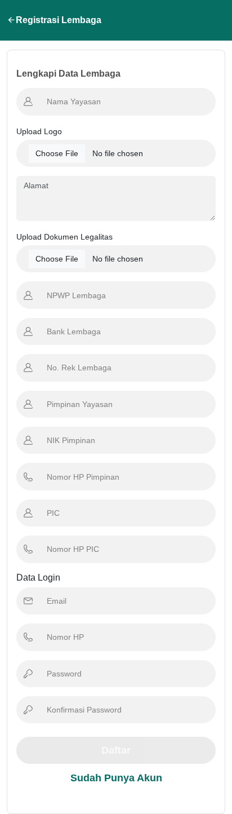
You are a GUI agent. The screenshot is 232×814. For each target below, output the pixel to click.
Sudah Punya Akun (116, 778)
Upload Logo (39, 131)
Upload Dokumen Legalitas (64, 236)
